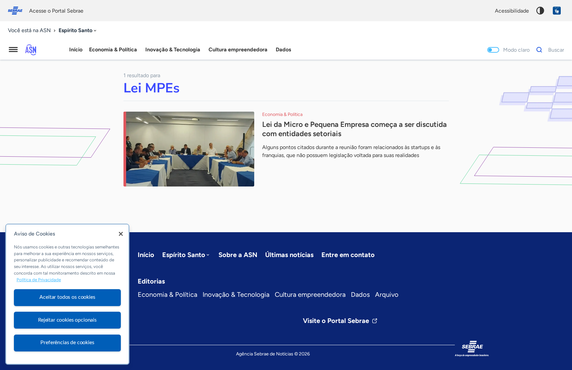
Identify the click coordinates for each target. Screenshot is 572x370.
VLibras (556, 10)
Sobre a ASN (237, 255)
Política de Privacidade (39, 279)
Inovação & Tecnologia (236, 294)
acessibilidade (512, 11)
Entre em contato (348, 255)
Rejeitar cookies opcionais (67, 320)
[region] (67, 294)
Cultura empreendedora (310, 294)
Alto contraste (540, 10)
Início (75, 49)
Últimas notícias (289, 255)
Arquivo (387, 294)
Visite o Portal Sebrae (336, 320)
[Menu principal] (13, 49)
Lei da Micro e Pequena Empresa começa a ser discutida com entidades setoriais (354, 129)
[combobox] (78, 30)
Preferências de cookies (67, 342)
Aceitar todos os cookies (67, 297)
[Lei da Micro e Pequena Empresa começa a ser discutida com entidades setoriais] (188, 149)
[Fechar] (121, 234)
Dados (360, 294)
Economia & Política (167, 294)
